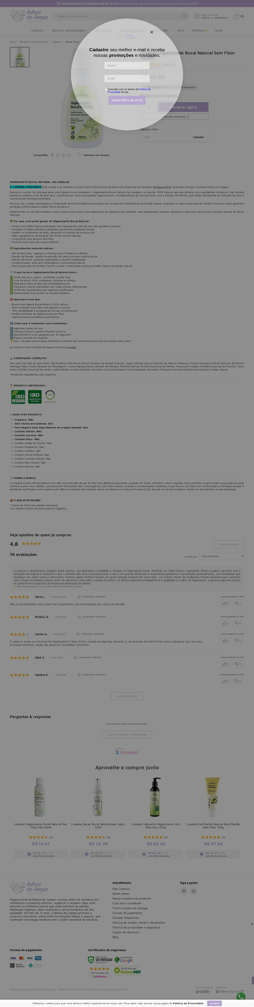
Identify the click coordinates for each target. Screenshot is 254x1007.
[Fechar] (151, 32)
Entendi (214, 1003)
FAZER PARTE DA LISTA (127, 100)
